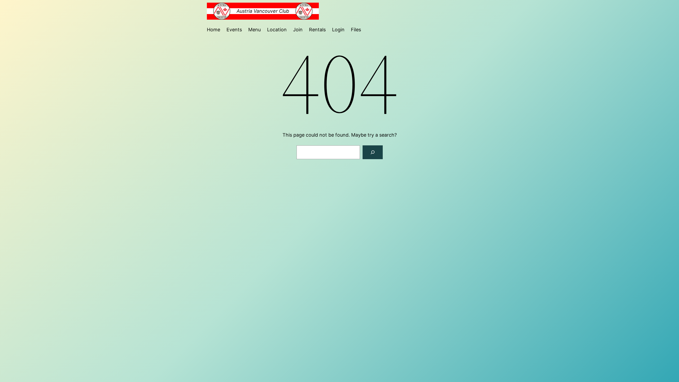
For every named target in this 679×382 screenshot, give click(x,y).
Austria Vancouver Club (263, 11)
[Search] (373, 152)
